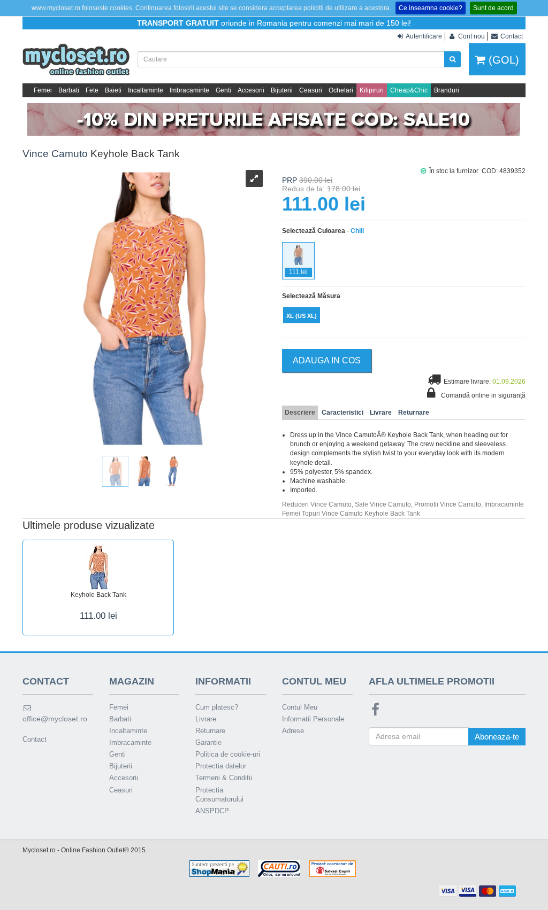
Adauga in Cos (327, 360)
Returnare (413, 412)
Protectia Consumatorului (219, 794)
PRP (289, 180)
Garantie (208, 742)
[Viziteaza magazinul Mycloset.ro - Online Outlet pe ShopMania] (219, 868)
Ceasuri (310, 90)
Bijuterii (282, 90)
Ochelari (341, 90)
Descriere (300, 412)
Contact (34, 739)
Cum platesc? (216, 707)
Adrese (293, 731)
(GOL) (502, 60)
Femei (43, 90)
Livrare (381, 412)
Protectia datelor (220, 766)
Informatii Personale (313, 719)
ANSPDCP (212, 811)
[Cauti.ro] (279, 868)
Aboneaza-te (497, 736)
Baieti (113, 90)
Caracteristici (342, 412)
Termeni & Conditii (223, 778)
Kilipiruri (372, 90)
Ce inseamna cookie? (430, 8)
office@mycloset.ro (54, 718)
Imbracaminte (189, 90)
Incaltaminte (145, 90)
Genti (223, 90)
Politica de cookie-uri (227, 754)
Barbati (68, 90)
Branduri (446, 90)
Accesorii (251, 90)
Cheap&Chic (409, 90)
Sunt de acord (493, 8)
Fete (92, 90)
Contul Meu (299, 707)
